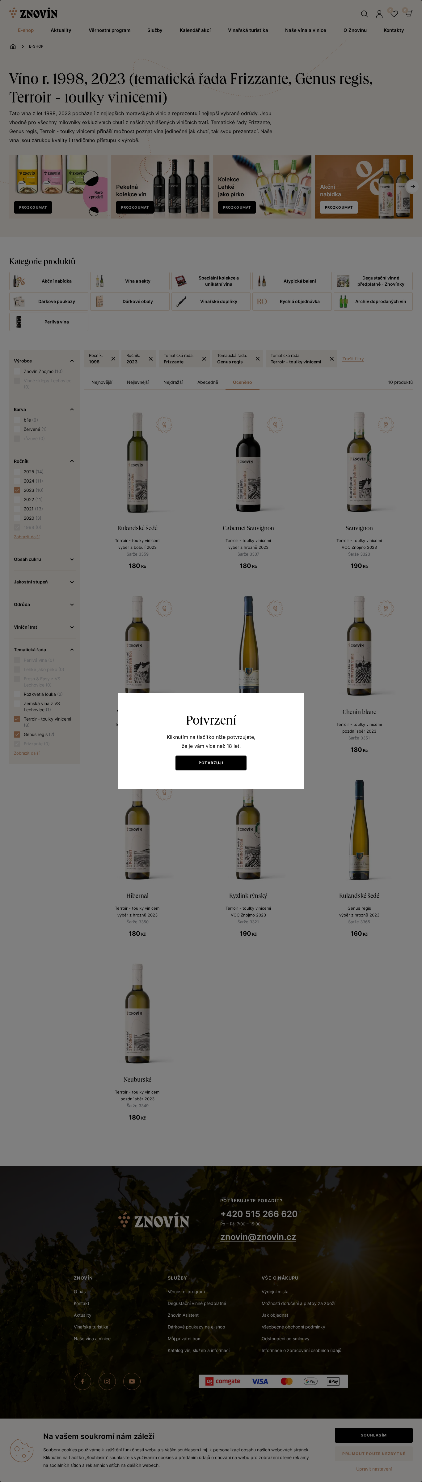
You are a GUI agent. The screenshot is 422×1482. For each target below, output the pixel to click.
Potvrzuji (211, 762)
